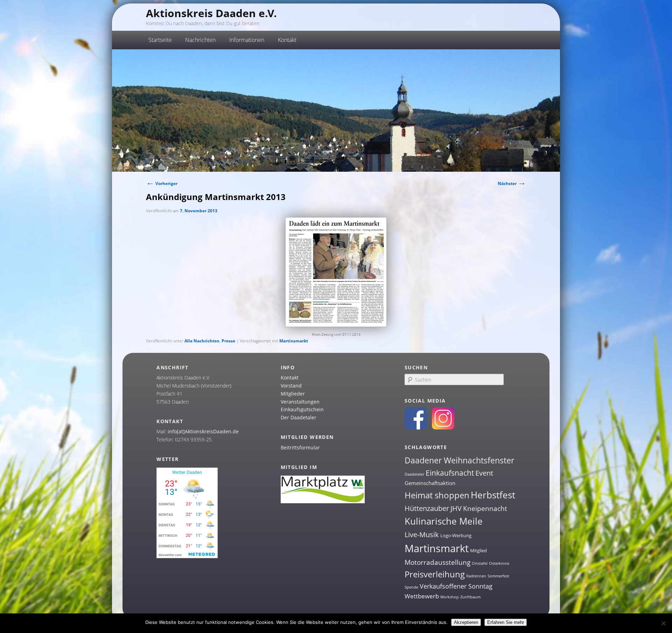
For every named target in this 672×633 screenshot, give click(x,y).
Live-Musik (422, 534)
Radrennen (476, 576)
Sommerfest (498, 576)
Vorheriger (161, 183)
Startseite (160, 40)
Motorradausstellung (437, 562)
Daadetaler (414, 474)
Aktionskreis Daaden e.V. (211, 13)
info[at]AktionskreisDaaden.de (203, 431)
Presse (228, 341)
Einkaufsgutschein (302, 409)
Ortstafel (480, 563)
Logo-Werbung (455, 535)
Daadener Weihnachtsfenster (459, 460)
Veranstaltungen (300, 401)
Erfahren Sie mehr (505, 622)
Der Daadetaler (298, 417)
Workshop (449, 597)
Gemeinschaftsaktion (430, 482)
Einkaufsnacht (450, 473)
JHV (456, 508)
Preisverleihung (435, 574)
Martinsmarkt (293, 341)
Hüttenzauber (427, 508)
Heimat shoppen (437, 495)
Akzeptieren (466, 622)
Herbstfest (493, 495)
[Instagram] (443, 427)
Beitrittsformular (300, 447)
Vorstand (291, 385)
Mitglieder (293, 393)
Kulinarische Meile (444, 521)
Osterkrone (499, 563)
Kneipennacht (485, 508)
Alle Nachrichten (201, 341)
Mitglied (478, 550)
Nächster (512, 183)
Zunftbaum (470, 597)
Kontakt (290, 377)
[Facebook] (416, 427)
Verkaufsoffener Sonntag (456, 586)
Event (484, 473)
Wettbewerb (422, 596)
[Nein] (663, 623)
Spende (411, 587)
